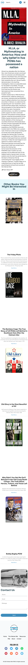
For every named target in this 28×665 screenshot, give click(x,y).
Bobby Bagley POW (14, 554)
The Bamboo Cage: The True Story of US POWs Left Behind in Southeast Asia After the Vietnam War (14, 332)
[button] (24, 2)
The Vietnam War (13, 636)
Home (5, 636)
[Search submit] (20, 2)
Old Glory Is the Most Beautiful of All (14, 405)
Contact (19, 639)
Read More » (14, 268)
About (13, 639)
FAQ (9, 639)
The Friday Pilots (14, 255)
